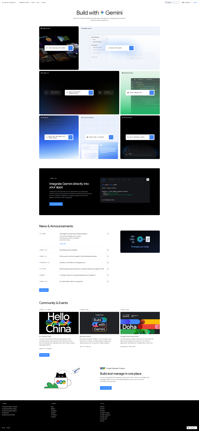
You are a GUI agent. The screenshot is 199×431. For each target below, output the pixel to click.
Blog (38, 2)
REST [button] (129, 179)
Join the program (106, 388)
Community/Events (24, 2)
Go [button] (118, 179)
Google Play (103, 419)
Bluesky (53, 408)
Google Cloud (104, 417)
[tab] (103, 179)
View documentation (56, 204)
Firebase (102, 411)
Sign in (195, 2)
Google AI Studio (105, 413)
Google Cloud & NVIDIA (8, 415)
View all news (43, 290)
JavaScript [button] (111, 179)
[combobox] (172, 2)
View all (102, 421)
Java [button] (123, 179)
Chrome (102, 408)
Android (102, 406)
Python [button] (103, 179)
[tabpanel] (125, 192)
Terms (3, 427)
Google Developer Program (9, 406)
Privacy (8, 427)
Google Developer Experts (9, 411)
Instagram (53, 411)
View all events (44, 355)
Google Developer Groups (9, 408)
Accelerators (5, 413)
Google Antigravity (105, 415)
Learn (32, 2)
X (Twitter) (54, 415)
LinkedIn (53, 413)
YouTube (43, 2)
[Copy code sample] (148, 179)
